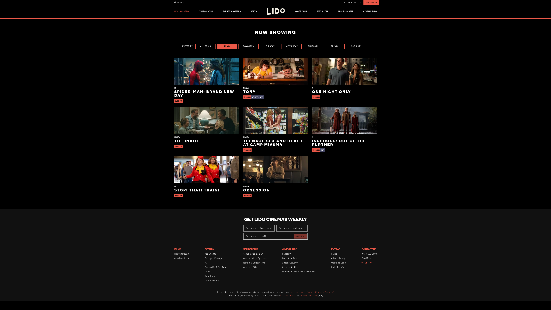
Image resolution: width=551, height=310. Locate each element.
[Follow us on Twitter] (366, 263)
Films (177, 249)
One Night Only (331, 92)
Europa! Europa (213, 258)
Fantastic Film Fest (216, 267)
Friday (334, 46)
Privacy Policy (312, 292)
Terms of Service (308, 295)
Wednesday (292, 46)
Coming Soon (206, 11)
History (286, 253)
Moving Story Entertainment (298, 271)
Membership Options (255, 258)
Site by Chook (327, 292)
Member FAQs (250, 267)
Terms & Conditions (254, 262)
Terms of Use (296, 292)
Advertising (338, 258)
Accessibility (290, 262)
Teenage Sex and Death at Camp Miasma (273, 143)
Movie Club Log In (253, 253)
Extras (335, 249)
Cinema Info (370, 11)
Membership (250, 249)
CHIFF (207, 271)
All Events (211, 253)
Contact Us (369, 249)
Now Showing (181, 11)
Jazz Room (322, 11)
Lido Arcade (338, 267)
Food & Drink (289, 258)
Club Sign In (371, 2)
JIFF (207, 262)
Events (209, 249)
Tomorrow (248, 46)
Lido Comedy (212, 280)
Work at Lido (338, 262)
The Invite (187, 141)
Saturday (356, 46)
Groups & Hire (345, 11)
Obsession (256, 190)
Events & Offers (232, 11)
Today (227, 46)
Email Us (366, 258)
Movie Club (301, 11)
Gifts (254, 11)
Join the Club (354, 2)
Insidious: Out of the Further (339, 143)
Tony (249, 92)
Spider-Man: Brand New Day (204, 94)
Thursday (313, 46)
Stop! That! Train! (197, 190)
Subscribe (300, 236)
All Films (205, 46)
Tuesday (270, 46)
